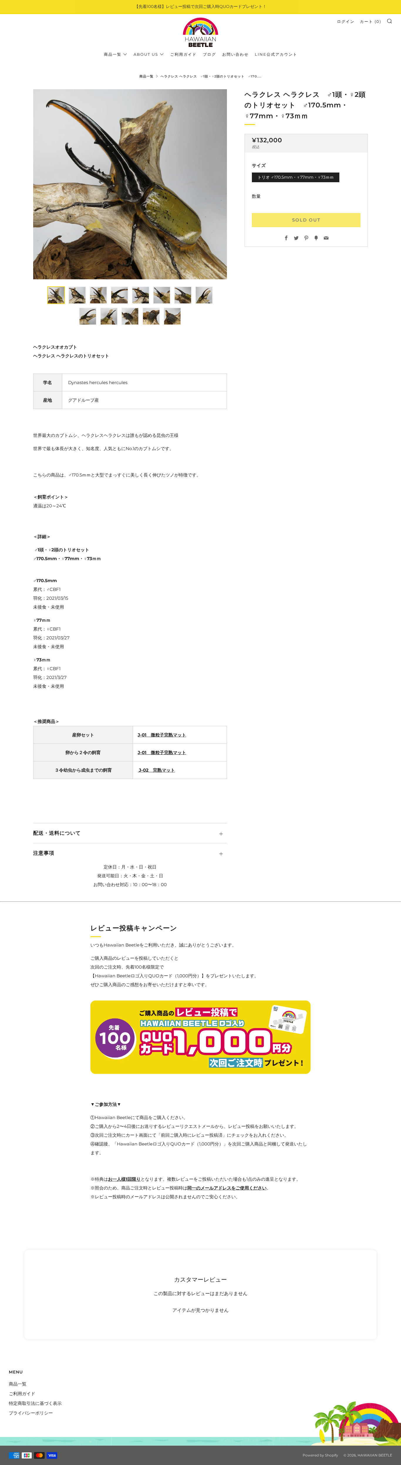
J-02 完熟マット (156, 770)
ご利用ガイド (183, 54)
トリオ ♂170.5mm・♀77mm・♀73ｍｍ (295, 177)
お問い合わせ (235, 54)
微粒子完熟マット (166, 735)
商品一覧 (113, 54)
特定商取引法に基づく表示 (35, 1403)
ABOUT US (146, 54)
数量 (256, 196)
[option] (130, 184)
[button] (56, 295)
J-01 (142, 735)
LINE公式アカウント (276, 54)
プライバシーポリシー (31, 1413)
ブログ (209, 54)
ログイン (346, 21)
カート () (370, 21)
